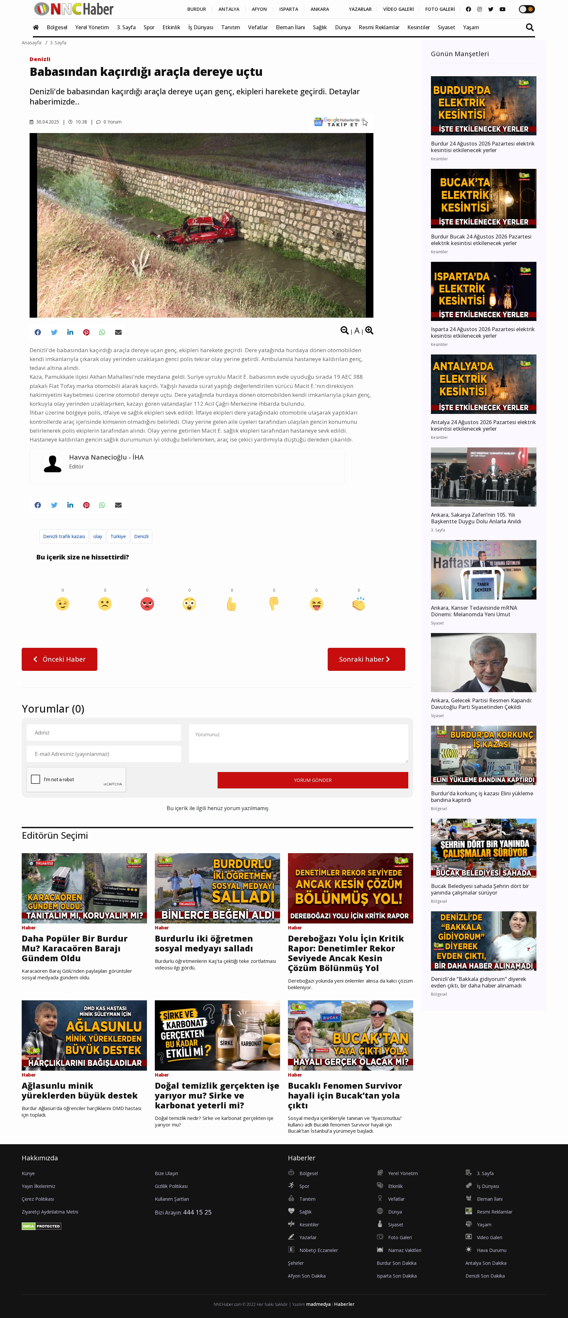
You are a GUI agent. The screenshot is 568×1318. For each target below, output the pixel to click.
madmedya (318, 1304)
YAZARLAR (360, 9)
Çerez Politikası (38, 1199)
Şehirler (296, 1263)
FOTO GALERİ (440, 9)
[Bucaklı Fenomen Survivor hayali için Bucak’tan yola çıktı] (350, 1035)
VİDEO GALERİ (398, 9)
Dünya (343, 27)
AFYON (259, 9)
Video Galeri (489, 1237)
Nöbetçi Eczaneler (318, 1250)
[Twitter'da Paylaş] (54, 332)
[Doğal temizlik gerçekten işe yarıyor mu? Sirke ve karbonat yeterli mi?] (217, 1035)
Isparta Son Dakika (397, 1276)
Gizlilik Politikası (171, 1186)
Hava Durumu (492, 1250)
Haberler (344, 1304)
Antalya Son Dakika (486, 1263)
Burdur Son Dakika (396, 1263)
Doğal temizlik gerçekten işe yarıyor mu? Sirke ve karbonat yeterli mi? (217, 1095)
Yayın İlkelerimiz (38, 1186)
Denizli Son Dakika (485, 1276)
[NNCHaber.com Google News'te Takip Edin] (340, 121)
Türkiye (118, 536)
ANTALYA (229, 9)
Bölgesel (57, 27)
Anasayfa (31, 42)
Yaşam (471, 27)
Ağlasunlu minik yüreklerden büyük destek (80, 1090)
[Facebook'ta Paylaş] (38, 332)
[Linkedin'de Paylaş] (70, 332)
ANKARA (320, 9)
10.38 (80, 122)
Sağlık (320, 27)
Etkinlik (171, 27)
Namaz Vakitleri (404, 1250)
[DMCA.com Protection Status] (41, 1226)
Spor (149, 27)
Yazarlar (308, 1237)
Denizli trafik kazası (64, 536)
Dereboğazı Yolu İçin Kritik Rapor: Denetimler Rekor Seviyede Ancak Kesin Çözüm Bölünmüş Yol (346, 953)
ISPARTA (288, 9)
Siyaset (446, 27)
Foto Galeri (400, 1237)
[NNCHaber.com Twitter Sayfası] (490, 9)
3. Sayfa (126, 27)
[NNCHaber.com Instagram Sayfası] (479, 9)
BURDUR (196, 9)
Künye (28, 1173)
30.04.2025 (47, 122)
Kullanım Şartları (172, 1199)
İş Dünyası (200, 27)
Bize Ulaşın (166, 1173)
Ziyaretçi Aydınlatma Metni (50, 1212)
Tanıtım (231, 27)
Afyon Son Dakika (307, 1276)
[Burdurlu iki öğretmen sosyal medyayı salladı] (217, 887)
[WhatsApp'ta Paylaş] (102, 332)
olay (97, 536)
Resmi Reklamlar (379, 27)
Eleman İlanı (290, 27)
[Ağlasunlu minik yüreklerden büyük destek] (84, 1035)
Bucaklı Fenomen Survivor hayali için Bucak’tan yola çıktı (345, 1095)
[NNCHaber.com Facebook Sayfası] (468, 9)
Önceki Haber (63, 659)
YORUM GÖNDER (313, 780)
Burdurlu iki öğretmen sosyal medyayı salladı (204, 943)
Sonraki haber (362, 659)
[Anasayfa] (39, 27)
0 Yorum (112, 122)
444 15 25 (197, 1212)
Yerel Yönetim (92, 27)
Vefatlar (258, 27)
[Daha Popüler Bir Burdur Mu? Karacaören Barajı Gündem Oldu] (84, 887)
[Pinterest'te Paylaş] (86, 332)
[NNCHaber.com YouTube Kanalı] (503, 9)
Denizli (40, 59)
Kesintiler (418, 27)
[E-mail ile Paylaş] (118, 332)
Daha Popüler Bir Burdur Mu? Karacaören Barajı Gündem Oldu (75, 948)
